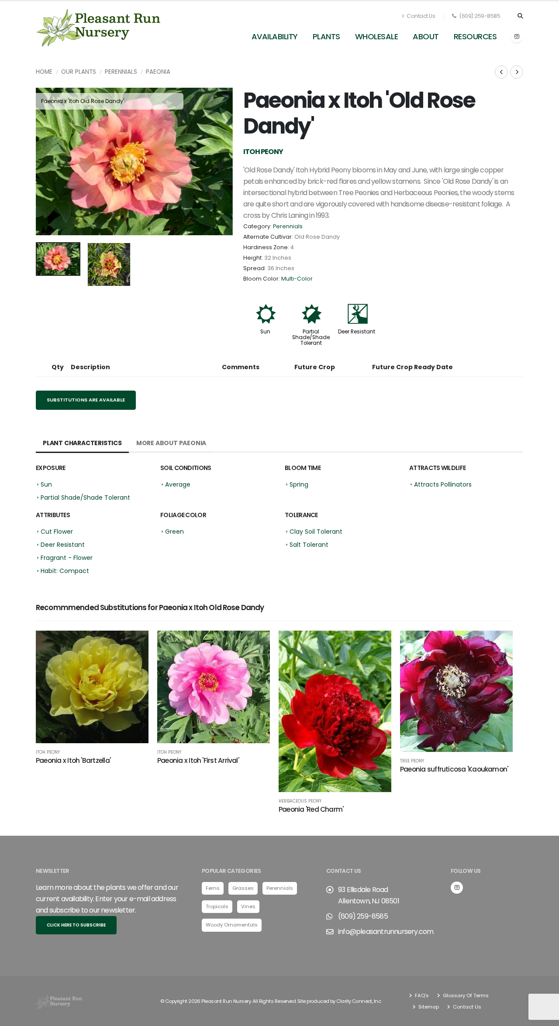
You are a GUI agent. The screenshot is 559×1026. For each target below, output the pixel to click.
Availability (275, 36)
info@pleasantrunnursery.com (385, 931)
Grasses (243, 888)
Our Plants (78, 72)
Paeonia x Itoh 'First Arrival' (198, 760)
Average (177, 484)
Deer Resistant (356, 331)
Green (174, 531)
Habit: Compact (65, 570)
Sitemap (428, 1006)
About (426, 36)
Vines (248, 906)
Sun (265, 331)
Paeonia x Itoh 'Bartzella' (73, 760)
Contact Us (420, 16)
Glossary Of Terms (465, 995)
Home (44, 72)
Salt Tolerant (309, 544)
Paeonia (158, 72)
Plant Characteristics (82, 443)
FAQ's (421, 995)
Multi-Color (297, 278)
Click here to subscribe (76, 925)
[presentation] (46, 161)
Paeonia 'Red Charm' (311, 809)
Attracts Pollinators (443, 484)
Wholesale (376, 36)
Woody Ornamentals (232, 924)
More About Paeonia (171, 443)
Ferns (213, 888)
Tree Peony (412, 761)
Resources (475, 36)
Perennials (121, 72)
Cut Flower (57, 531)
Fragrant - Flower (67, 557)
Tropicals (217, 906)
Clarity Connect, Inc (358, 1001)
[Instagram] (517, 37)
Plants (326, 36)
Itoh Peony (48, 752)
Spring (299, 484)
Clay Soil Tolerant (316, 531)
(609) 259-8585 (479, 16)
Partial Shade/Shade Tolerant (311, 337)
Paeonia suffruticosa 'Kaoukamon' (454, 769)
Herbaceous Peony (300, 801)
